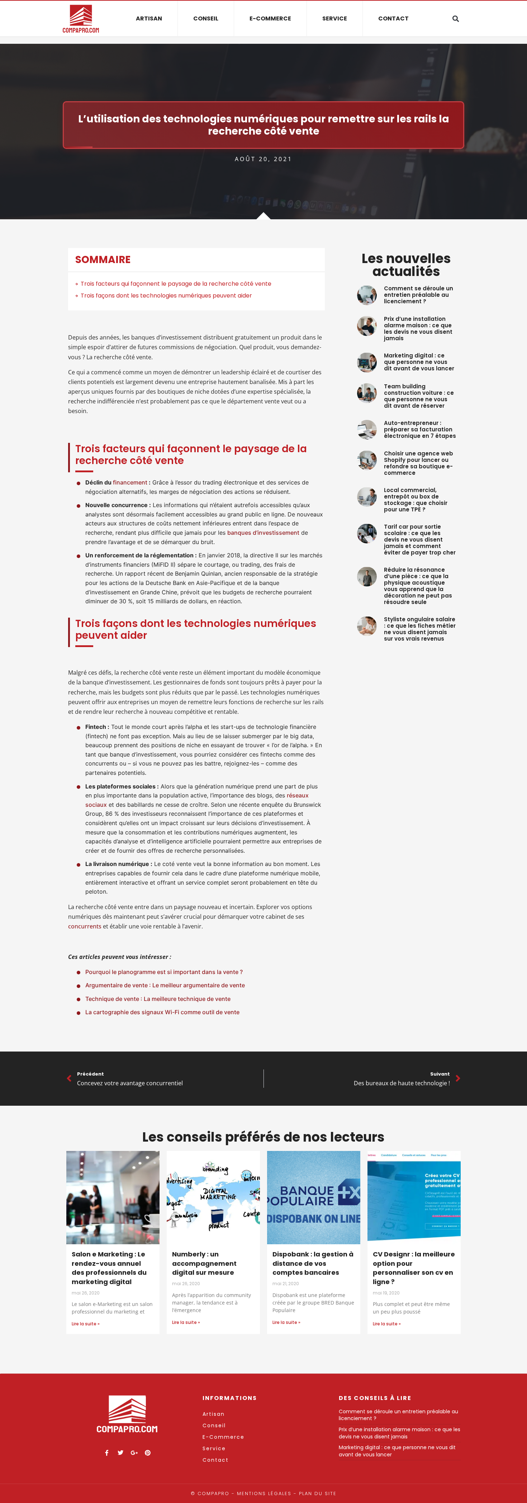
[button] (455, 19)
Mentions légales (264, 1493)
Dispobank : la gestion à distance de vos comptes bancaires (312, 1263)
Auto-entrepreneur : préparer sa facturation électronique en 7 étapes (420, 429)
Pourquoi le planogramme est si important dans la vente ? (164, 971)
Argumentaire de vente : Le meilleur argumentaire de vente (165, 985)
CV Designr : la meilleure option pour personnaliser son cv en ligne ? (414, 1268)
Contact (393, 18)
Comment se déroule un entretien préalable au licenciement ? (418, 295)
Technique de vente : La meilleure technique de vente (158, 998)
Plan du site (318, 1493)
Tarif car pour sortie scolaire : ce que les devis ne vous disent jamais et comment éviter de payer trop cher (420, 539)
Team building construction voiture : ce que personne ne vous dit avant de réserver (419, 396)
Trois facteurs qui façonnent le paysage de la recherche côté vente (176, 284)
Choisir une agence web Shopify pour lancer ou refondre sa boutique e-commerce (418, 463)
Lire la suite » (86, 1324)
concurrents (84, 926)
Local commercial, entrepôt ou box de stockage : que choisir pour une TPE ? (415, 499)
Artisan (149, 18)
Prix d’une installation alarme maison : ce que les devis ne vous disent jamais (418, 328)
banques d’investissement (263, 532)
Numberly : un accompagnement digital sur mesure (204, 1263)
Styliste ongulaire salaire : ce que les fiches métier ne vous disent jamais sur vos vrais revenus (420, 628)
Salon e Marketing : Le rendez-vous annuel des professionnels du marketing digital (109, 1268)
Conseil (205, 18)
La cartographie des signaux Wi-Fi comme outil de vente (162, 1012)
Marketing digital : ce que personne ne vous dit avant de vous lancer (419, 362)
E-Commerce (270, 18)
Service (334, 18)
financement (130, 482)
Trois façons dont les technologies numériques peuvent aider (166, 295)
